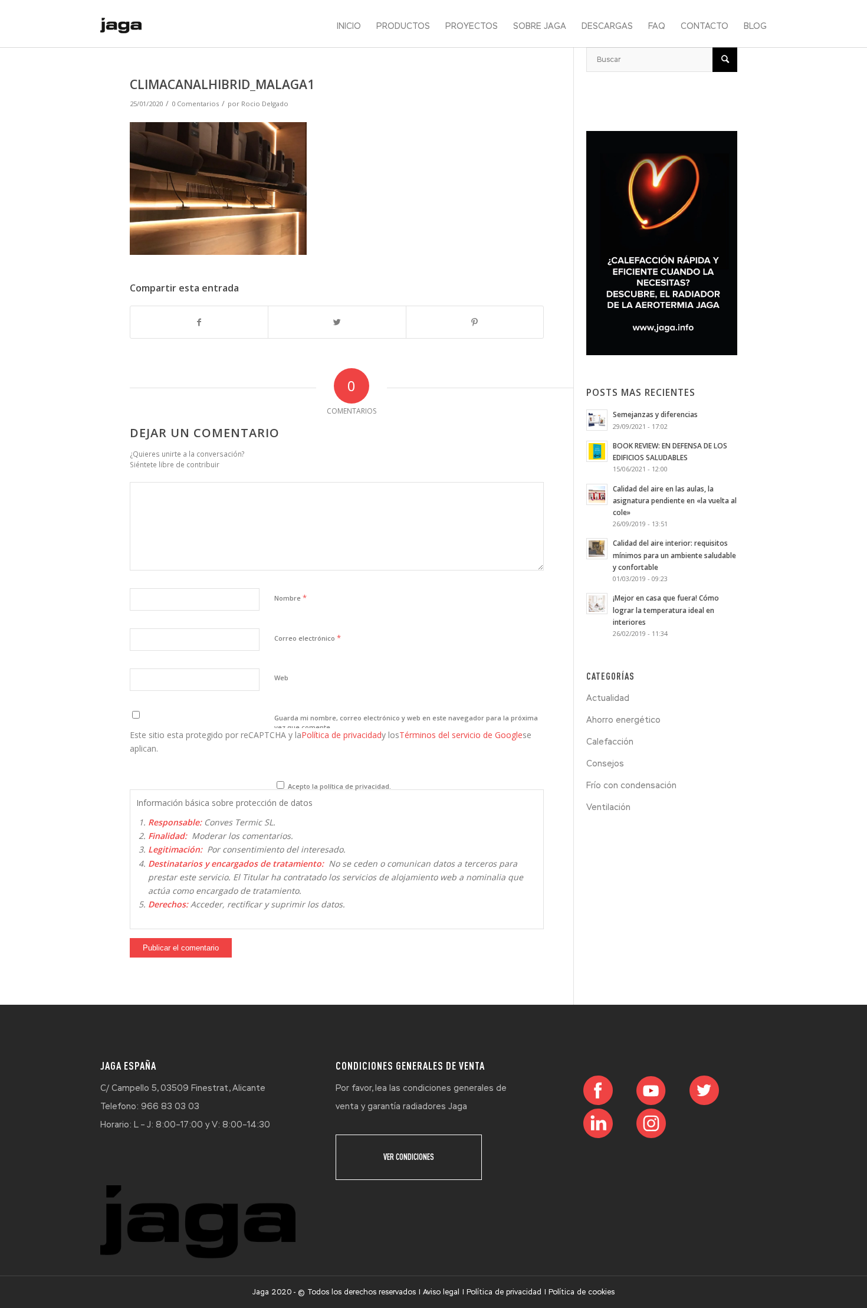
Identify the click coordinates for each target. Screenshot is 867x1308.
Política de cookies (582, 1292)
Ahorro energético (623, 719)
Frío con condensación (631, 785)
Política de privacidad (341, 734)
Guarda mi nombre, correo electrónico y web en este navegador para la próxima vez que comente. (406, 722)
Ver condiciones (408, 1157)
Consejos (605, 763)
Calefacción (609, 741)
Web (281, 677)
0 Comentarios (195, 103)
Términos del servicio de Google (461, 734)
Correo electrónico (307, 637)
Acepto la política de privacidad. (338, 786)
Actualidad (607, 698)
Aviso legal (441, 1292)
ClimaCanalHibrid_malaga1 (222, 84)
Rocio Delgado (264, 103)
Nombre (290, 597)
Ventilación (608, 807)
